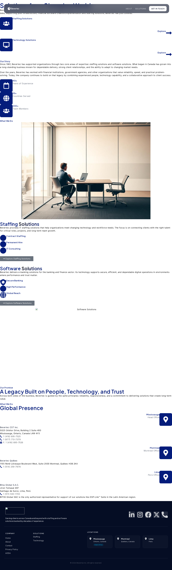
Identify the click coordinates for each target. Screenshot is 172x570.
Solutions (140, 9)
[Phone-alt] (165, 515)
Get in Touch (157, 9)
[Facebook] (148, 515)
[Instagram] (140, 515)
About (129, 9)
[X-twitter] (156, 515)
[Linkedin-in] (132, 515)
